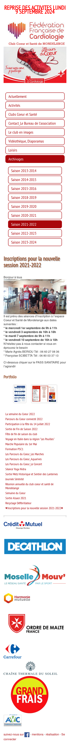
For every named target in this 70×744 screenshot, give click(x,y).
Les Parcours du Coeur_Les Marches (24, 454)
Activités (14, 105)
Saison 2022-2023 (23, 233)
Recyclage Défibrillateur (18, 503)
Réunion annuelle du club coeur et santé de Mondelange (29, 486)
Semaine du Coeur (15, 493)
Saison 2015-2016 (23, 188)
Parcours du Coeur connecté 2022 (24, 419)
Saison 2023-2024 (23, 242)
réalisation (52, 734)
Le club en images (20, 132)
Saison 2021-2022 (23, 224)
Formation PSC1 (14, 449)
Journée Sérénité (14, 479)
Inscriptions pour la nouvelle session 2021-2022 (34, 508)
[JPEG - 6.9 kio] (17, 598)
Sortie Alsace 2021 (15, 498)
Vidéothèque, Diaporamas (26, 141)
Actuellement (17, 96)
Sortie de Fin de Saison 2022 (21, 429)
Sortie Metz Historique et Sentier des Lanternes (31, 474)
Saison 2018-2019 (23, 197)
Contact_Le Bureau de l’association (32, 123)
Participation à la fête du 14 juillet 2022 (27, 424)
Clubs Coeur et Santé (22, 114)
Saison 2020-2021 (23, 215)
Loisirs (12, 150)
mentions (37, 734)
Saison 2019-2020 (23, 206)
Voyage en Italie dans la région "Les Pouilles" (30, 439)
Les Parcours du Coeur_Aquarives (23, 459)
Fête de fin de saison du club (21, 434)
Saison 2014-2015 (23, 179)
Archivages (15, 158)
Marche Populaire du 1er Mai (21, 444)
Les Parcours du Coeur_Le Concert (23, 464)
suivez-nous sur (14, 734)
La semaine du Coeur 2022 (20, 414)
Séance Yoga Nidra (15, 469)
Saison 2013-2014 (23, 170)
